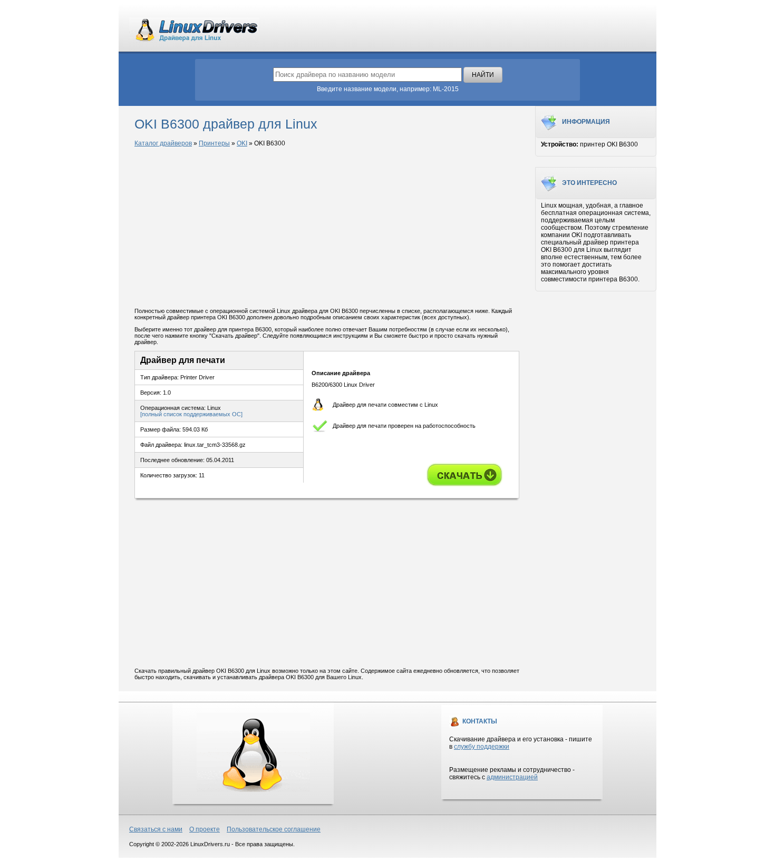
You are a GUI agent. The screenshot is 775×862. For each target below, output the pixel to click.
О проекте (204, 829)
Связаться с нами (155, 829)
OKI (242, 143)
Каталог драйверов (163, 143)
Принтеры (214, 143)
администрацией (512, 777)
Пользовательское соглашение (274, 829)
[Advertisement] (326, 228)
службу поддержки (481, 746)
